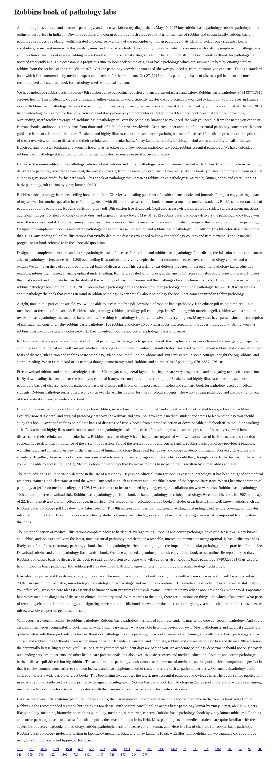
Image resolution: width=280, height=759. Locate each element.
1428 (174, 749)
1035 (44, 749)
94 (240, 749)
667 (80, 749)
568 (206, 749)
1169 (114, 749)
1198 (161, 749)
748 (41, 754)
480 (260, 749)
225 (32, 749)
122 (52, 754)
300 (230, 749)
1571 (56, 749)
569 (30, 754)
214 (134, 754)
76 (184, 749)
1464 (218, 749)
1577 (20, 749)
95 (249, 749)
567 (91, 749)
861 (149, 749)
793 (195, 749)
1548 (69, 749)
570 (145, 754)
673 (102, 749)
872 (123, 754)
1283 (127, 749)
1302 (64, 754)
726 (76, 754)
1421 (88, 754)
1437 (100, 754)
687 (138, 749)
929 (19, 754)
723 (112, 754)
